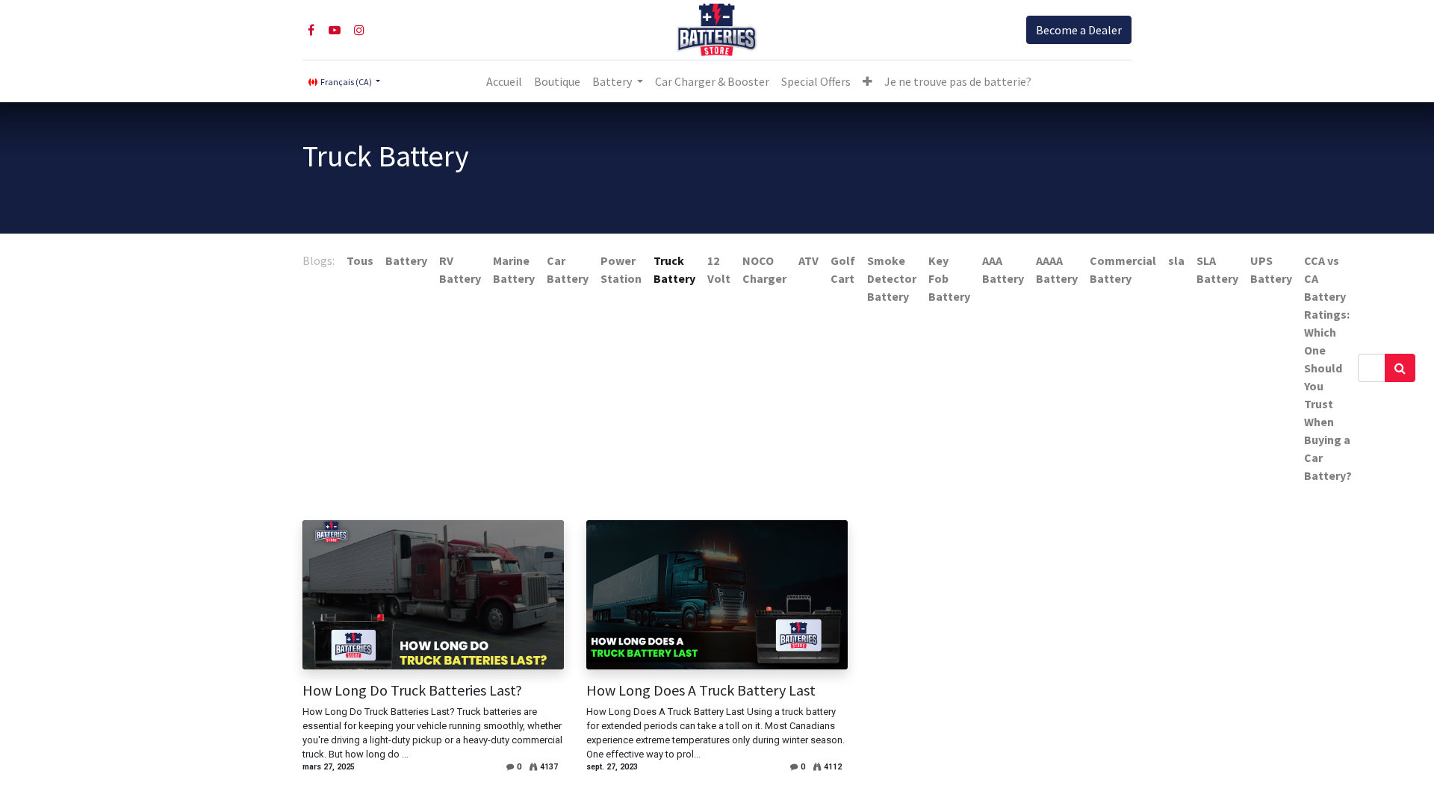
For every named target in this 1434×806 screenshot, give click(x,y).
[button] (867, 81)
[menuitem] (504, 81)
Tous (360, 260)
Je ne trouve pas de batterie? (957, 81)
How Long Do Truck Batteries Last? (412, 690)
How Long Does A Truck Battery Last (701, 690)
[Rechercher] (1400, 368)
